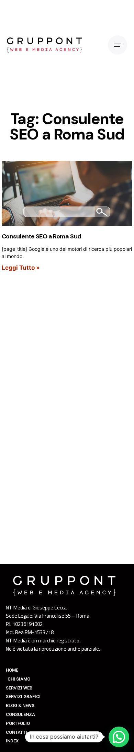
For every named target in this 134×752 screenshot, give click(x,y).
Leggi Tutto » (21, 267)
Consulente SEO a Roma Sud (41, 236)
